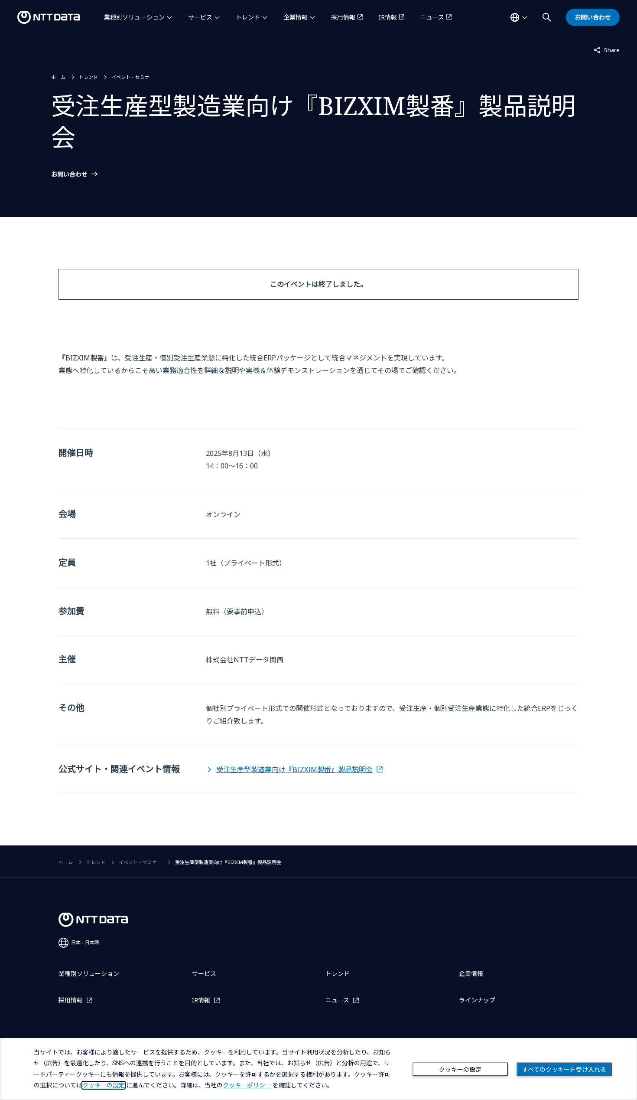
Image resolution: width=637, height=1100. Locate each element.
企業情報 (295, 17)
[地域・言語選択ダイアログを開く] (519, 17)
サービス (200, 17)
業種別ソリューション (134, 17)
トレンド (248, 17)
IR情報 (388, 17)
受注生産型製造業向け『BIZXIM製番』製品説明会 (294, 769)
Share (607, 50)
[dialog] (318, 1069)
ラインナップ (477, 1000)
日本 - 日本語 (85, 942)
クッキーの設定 (460, 1069)
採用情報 (343, 17)
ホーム (58, 77)
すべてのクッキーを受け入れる (564, 1069)
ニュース (432, 17)
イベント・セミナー (132, 77)
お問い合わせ (69, 174)
